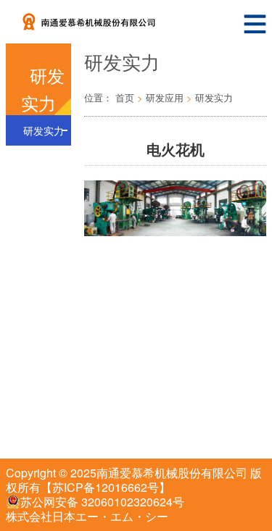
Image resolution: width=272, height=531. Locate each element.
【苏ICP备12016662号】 (105, 487)
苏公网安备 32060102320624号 (102, 502)
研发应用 (165, 97)
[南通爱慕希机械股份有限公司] (110, 18)
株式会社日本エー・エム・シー (87, 516)
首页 (124, 97)
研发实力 (43, 130)
